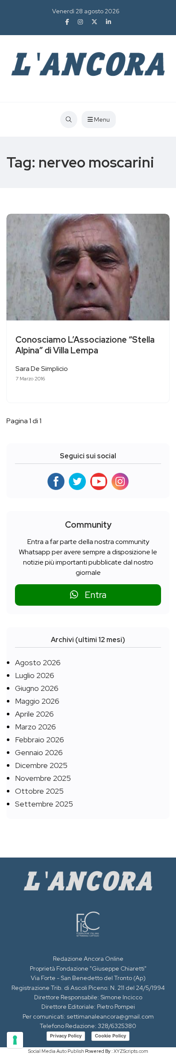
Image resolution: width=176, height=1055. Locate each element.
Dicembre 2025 (41, 765)
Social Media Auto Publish (56, 1051)
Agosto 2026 (38, 662)
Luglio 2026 (34, 675)
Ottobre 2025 (39, 791)
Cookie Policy (110, 1036)
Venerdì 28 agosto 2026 (86, 11)
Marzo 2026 (35, 727)
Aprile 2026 (34, 714)
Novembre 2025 (43, 778)
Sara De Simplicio (41, 368)
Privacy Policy (66, 1036)
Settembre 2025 (44, 804)
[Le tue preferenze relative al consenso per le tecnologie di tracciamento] (15, 1040)
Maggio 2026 (37, 701)
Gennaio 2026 (39, 752)
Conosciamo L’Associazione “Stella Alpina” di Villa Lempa (85, 345)
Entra (92, 595)
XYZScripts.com (131, 1051)
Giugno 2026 (37, 688)
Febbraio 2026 (39, 739)
